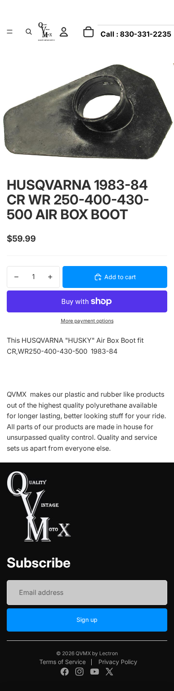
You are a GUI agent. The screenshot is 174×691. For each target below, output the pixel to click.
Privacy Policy (117, 661)
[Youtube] (95, 672)
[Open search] (28, 31)
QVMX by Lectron (97, 653)
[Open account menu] (63, 31)
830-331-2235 (145, 34)
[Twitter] (109, 672)
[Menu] (9, 31)
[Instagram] (79, 672)
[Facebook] (65, 672)
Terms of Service (62, 661)
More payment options (87, 321)
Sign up (87, 619)
